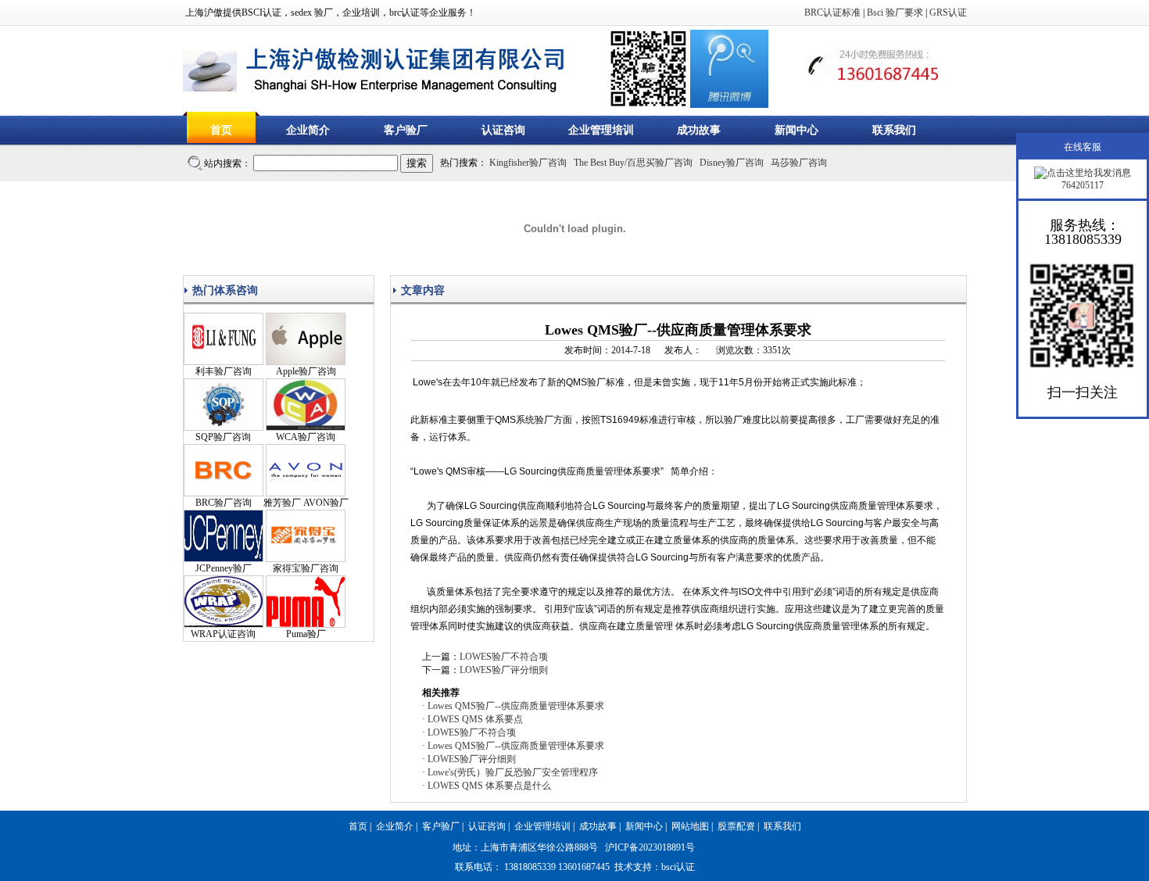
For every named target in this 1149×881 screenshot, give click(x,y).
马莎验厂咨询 (799, 162)
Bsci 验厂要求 (895, 12)
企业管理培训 (601, 130)
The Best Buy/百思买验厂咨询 (633, 162)
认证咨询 (503, 130)
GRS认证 (948, 12)
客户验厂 (406, 130)
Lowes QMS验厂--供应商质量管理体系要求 (516, 705)
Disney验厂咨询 (732, 162)
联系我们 (894, 130)
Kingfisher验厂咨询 (528, 162)
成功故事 (699, 130)
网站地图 (690, 826)
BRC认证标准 (832, 12)
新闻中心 (796, 130)
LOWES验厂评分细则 (504, 669)
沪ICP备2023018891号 (650, 847)
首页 (221, 130)
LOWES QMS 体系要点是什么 (489, 785)
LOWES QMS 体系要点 (475, 719)
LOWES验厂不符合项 (504, 656)
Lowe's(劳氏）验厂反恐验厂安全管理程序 (513, 772)
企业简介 (308, 130)
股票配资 (736, 826)
